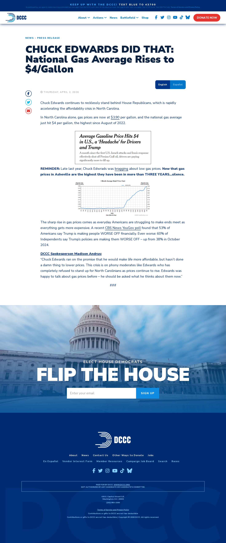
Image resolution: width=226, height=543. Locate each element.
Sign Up (148, 393)
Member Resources (109, 461)
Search (163, 461)
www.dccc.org (122, 484)
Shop (145, 18)
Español (178, 84)
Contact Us (100, 455)
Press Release (48, 38)
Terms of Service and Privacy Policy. (185, 7)
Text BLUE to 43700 (137, 4)
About (82, 18)
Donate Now (207, 18)
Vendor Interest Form (77, 461)
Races (176, 461)
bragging (121, 168)
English (162, 84)
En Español (50, 461)
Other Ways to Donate (128, 455)
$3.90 (115, 117)
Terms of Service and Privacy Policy (113, 510)
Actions (98, 18)
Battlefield (127, 18)
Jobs (151, 455)
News (113, 18)
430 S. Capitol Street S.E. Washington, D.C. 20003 (113, 497)
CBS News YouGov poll (123, 228)
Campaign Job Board (140, 461)
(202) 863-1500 (113, 502)
